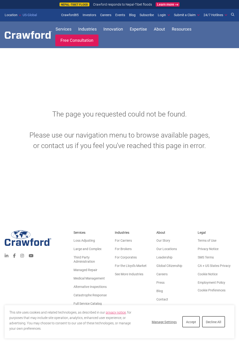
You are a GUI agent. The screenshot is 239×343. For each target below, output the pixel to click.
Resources (181, 29)
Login (162, 15)
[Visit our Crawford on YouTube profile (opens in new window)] (31, 255)
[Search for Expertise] (232, 15)
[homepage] (28, 35)
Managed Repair (85, 270)
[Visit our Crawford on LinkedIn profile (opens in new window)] (6, 255)
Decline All (213, 322)
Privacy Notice (208, 249)
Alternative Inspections (90, 287)
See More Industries (129, 274)
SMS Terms (206, 257)
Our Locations (166, 249)
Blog (132, 15)
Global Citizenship (169, 266)
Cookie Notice (208, 274)
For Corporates (126, 257)
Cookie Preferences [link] (211, 290)
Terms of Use (207, 240)
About (159, 29)
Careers (105, 15)
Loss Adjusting (84, 240)
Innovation (113, 29)
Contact (162, 299)
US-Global (21, 15)
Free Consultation (76, 40)
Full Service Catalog (88, 303)
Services (63, 29)
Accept (191, 322)
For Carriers (123, 240)
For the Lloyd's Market (131, 266)
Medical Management (89, 278)
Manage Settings (164, 322)
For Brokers (123, 249)
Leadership (164, 257)
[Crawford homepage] (39, 238)
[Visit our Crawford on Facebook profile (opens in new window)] (14, 255)
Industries (87, 29)
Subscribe (147, 15)
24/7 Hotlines (213, 15)
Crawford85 (70, 15)
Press (160, 282)
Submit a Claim (185, 15)
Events (120, 15)
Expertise (138, 29)
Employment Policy (211, 282)
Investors (89, 15)
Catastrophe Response (90, 295)
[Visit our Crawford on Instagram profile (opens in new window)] (22, 255)
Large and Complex (88, 249)
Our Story (163, 240)
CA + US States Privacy (214, 266)
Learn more (165, 4)
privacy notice (116, 312)
